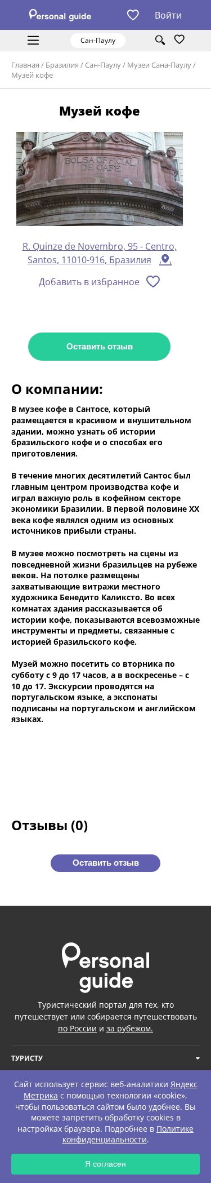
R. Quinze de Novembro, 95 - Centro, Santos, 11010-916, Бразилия (100, 253)
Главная (25, 65)
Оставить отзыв (99, 346)
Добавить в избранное (89, 282)
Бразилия (62, 65)
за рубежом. (129, 1028)
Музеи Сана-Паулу (159, 65)
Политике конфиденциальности (128, 1134)
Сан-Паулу (103, 65)
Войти (168, 15)
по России (77, 1028)
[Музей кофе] (99, 179)
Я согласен (105, 1163)
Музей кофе (32, 75)
